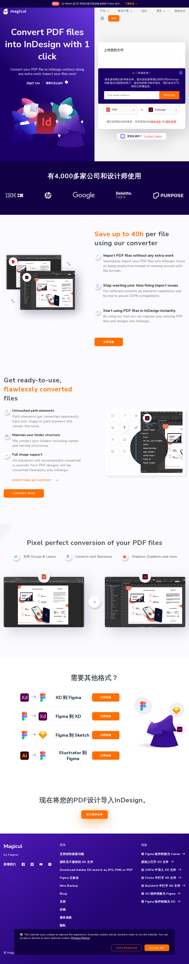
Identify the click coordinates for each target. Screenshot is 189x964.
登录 (113, 18)
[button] (120, 109)
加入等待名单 (94, 814)
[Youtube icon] (40, 864)
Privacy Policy (80, 938)
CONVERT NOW (23, 493)
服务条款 (156, 121)
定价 (144, 11)
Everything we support (32, 479)
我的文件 (180, 11)
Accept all (156, 948)
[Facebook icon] (23, 864)
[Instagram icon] (49, 864)
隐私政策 (171, 121)
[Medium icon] (32, 864)
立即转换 (108, 342)
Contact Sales (153, 136)
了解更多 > (131, 3)
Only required (126, 948)
